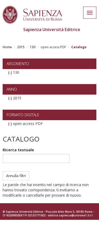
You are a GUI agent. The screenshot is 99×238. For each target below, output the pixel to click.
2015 (21, 47)
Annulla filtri (16, 175)
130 (32, 47)
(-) (10, 72)
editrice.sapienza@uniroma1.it (70, 215)
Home (7, 47)
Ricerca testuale (18, 149)
